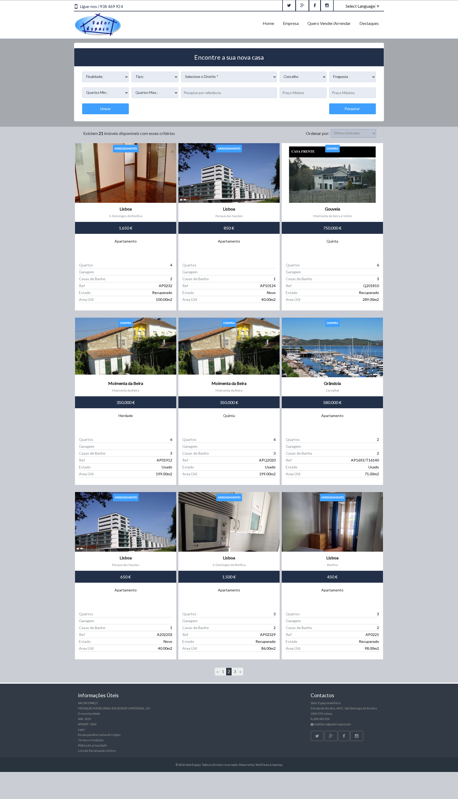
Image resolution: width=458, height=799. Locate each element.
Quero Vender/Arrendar (329, 23)
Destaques (369, 23)
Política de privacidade (92, 745)
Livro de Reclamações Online (97, 750)
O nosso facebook (89, 713)
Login (81, 729)
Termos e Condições (91, 740)
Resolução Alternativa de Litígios (99, 734)
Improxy (277, 764)
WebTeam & (264, 764)
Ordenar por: (317, 133)
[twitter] (289, 5)
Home (268, 23)
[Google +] (302, 5)
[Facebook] (315, 5)
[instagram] (327, 5)
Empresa (291, 23)
